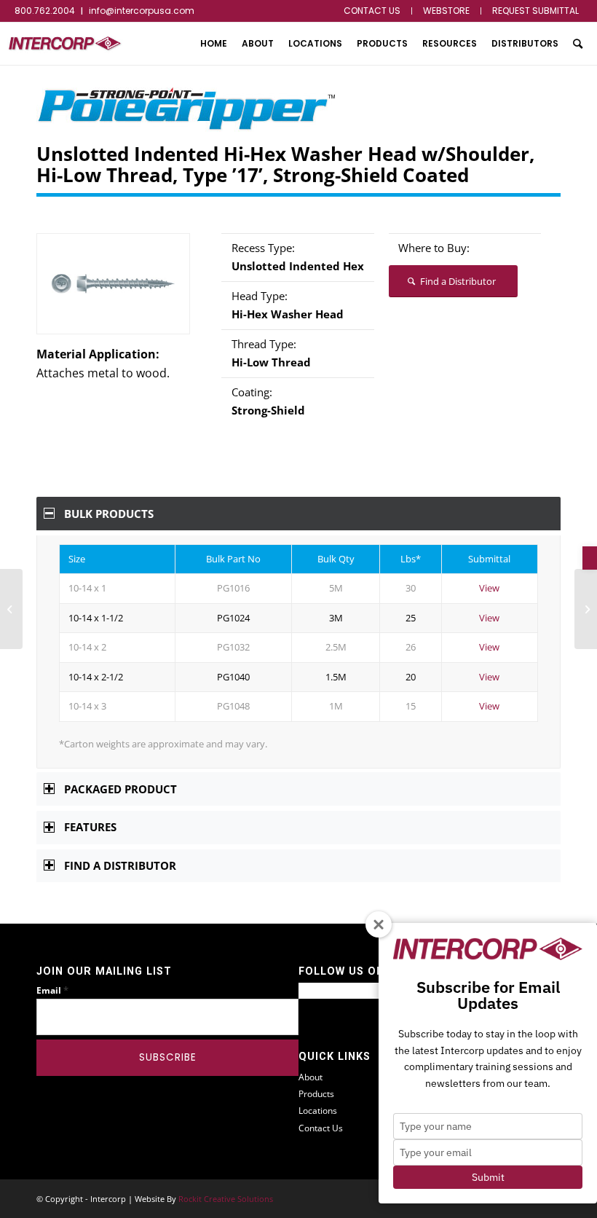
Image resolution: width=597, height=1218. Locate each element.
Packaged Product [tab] (120, 789)
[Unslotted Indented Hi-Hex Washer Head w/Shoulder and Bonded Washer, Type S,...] (11, 609)
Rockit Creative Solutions (225, 1198)
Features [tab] (90, 827)
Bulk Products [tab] (109, 513)
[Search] (578, 44)
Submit (488, 1177)
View (489, 587)
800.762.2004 (45, 10)
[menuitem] (372, 11)
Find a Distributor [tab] (120, 865)
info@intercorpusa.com (141, 10)
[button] (589, 558)
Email (52, 990)
